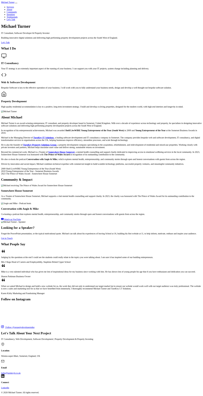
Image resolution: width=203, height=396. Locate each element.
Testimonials (12, 17)
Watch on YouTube (12, 219)
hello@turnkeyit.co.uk (11, 373)
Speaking (11, 14)
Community (12, 12)
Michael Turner (8, 2)
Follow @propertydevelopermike (20, 327)
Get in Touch (7, 238)
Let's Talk (11, 19)
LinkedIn (5, 388)
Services (10, 7)
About (9, 9)
